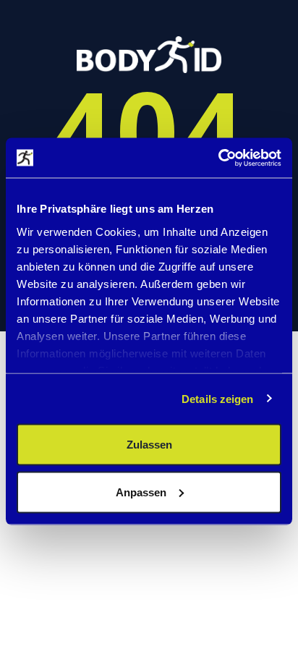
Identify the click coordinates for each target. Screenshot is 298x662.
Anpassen (141, 491)
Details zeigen (217, 398)
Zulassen (149, 444)
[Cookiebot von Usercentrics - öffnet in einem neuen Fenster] (218, 157)
